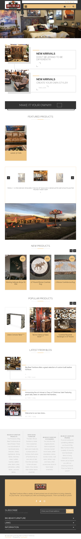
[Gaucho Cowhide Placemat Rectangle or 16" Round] (65, 319)
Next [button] (78, 23)
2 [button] (35, 36)
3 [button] (38, 36)
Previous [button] (2, 23)
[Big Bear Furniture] (13, 5)
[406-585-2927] (66, 2)
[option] (40, 24)
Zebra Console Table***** (15, 335)
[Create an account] (74, 2)
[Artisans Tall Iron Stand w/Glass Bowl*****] (40, 319)
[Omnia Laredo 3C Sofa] (16, 138)
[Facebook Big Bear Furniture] (36, 501)
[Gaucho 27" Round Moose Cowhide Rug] (40, 267)
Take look (42, 88)
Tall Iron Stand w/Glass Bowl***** (40, 336)
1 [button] (32, 36)
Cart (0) (68, 6)
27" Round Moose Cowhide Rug (40, 283)
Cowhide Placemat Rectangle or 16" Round (65, 336)
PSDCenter (8, 537)
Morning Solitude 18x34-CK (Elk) (15, 283)
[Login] (71, 2)
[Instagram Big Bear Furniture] (44, 501)
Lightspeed (23, 537)
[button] (8, 177)
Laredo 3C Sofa (15, 153)
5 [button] (44, 36)
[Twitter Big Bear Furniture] (40, 501)
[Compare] (68, 2)
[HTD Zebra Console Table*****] (16, 319)
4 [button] (41, 36)
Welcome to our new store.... (35, 413)
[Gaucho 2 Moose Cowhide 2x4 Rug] (65, 267)
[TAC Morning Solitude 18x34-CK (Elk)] (16, 267)
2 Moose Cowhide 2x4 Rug (65, 282)
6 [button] (47, 36)
